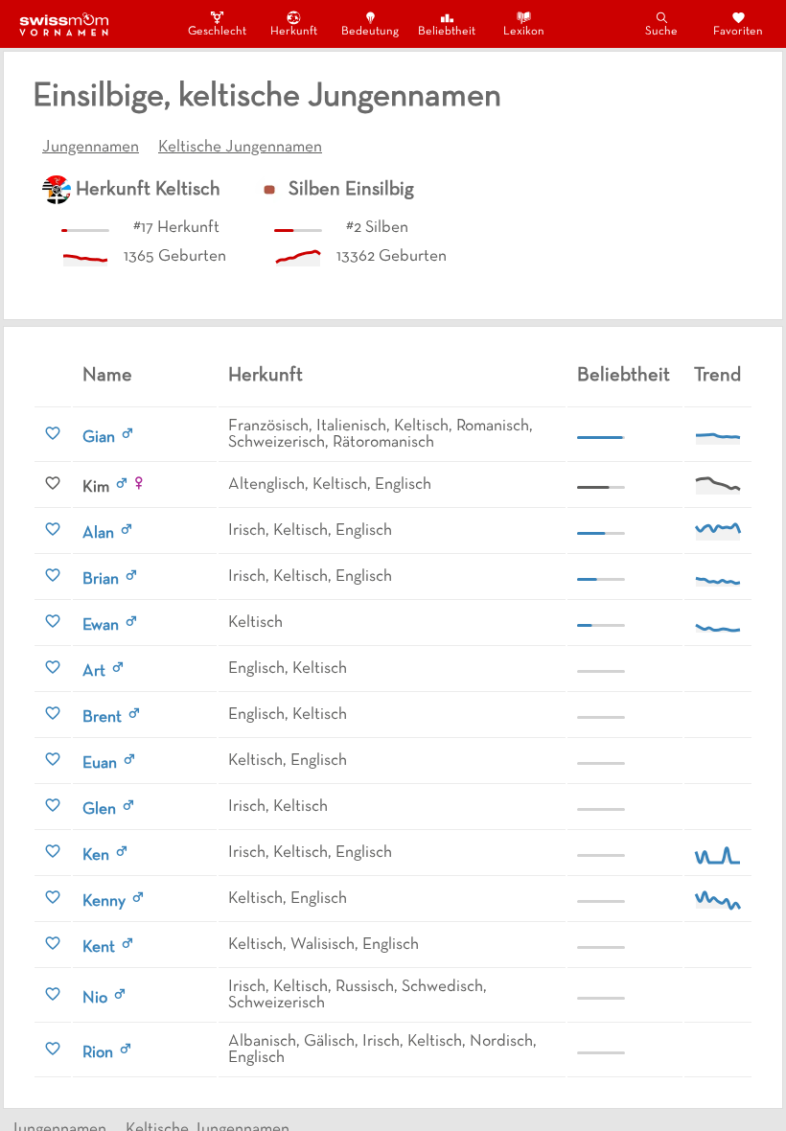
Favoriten (738, 31)
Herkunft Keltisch (148, 189)
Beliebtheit (446, 31)
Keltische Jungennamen (240, 147)
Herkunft (293, 31)
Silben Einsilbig (351, 189)
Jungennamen (90, 147)
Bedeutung (370, 31)
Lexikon (523, 31)
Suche (661, 31)
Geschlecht (216, 31)
